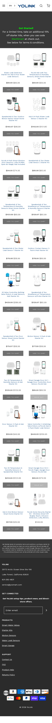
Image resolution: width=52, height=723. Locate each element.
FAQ (4, 664)
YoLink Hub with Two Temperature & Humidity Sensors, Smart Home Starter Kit (39, 75)
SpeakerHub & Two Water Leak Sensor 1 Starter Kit (13, 249)
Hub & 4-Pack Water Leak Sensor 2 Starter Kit (39, 117)
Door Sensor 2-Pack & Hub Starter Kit (13, 425)
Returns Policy (8, 675)
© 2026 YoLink (26, 707)
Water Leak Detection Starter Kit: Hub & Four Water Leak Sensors (13, 75)
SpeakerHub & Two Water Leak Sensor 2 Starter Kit (39, 161)
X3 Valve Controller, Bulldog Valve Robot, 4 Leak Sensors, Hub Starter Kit (13, 294)
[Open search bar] (41, 5)
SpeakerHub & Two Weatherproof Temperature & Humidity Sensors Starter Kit (39, 207)
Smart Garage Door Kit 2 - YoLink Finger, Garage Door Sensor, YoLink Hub (39, 470)
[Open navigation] (3, 5)
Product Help (8, 670)
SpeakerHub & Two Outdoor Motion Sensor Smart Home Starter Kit (13, 118)
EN (10, 6)
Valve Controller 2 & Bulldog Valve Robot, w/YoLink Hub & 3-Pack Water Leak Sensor (39, 426)
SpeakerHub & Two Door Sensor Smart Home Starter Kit (13, 338)
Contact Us (7, 659)
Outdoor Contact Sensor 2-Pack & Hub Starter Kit (39, 249)
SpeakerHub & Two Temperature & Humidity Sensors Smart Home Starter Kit (13, 207)
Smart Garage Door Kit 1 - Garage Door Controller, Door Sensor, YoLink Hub (39, 382)
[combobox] (12, 5)
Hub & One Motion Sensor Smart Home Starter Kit (13, 513)
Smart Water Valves (11, 625)
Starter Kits (7, 630)
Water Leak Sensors (11, 640)
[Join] (46, 610)
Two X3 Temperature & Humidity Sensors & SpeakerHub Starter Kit (13, 470)
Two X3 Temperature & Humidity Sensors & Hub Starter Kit (13, 382)
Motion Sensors (9, 635)
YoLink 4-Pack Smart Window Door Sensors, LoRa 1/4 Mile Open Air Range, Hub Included (13, 162)
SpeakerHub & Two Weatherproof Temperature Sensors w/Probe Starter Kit (39, 294)
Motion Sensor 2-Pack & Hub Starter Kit (39, 337)
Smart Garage (8, 645)
